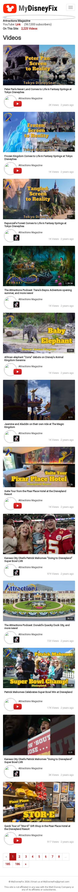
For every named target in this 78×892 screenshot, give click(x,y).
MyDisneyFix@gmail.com (56, 881)
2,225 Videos (29, 28)
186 (17, 864)
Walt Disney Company (60, 887)
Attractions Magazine (16, 20)
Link (18, 24)
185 (7, 864)
